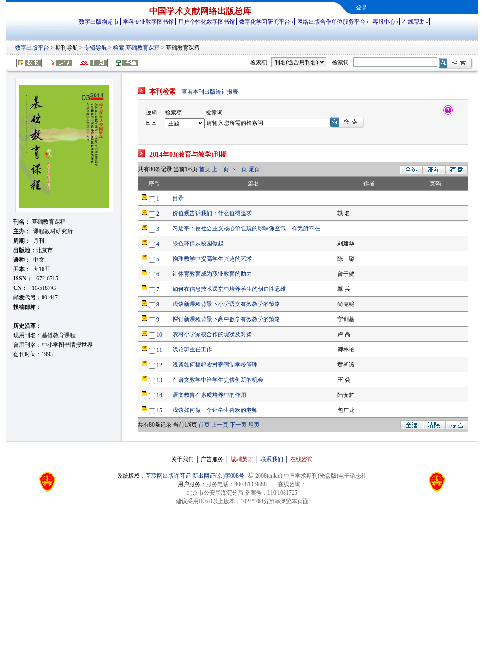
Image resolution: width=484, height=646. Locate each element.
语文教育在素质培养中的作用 (209, 395)
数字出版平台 (32, 47)
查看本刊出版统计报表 (210, 91)
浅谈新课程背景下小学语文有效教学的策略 (226, 304)
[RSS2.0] (90, 65)
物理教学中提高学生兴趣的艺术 (212, 258)
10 (159, 335)
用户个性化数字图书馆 (206, 21)
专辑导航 (95, 47)
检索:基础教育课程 (136, 47)
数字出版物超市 (99, 21)
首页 (205, 169)
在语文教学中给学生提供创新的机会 (218, 379)
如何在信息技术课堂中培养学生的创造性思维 (229, 289)
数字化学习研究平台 (264, 21)
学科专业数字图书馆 (148, 21)
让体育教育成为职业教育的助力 (212, 274)
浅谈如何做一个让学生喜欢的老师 (215, 410)
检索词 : (342, 62)
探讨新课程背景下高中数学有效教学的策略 (226, 319)
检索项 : (260, 62)
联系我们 (271, 459)
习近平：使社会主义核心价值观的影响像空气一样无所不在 (246, 228)
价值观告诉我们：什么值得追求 (212, 213)
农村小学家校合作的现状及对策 (212, 334)
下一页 (238, 169)
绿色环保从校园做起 (198, 243)
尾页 (254, 169)
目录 (178, 198)
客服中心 (383, 21)
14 (159, 395)
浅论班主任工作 (192, 349)
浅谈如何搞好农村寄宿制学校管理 (215, 364)
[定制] (57, 65)
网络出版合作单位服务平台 (331, 21)
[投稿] (123, 65)
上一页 (221, 169)
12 (159, 365)
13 (159, 380)
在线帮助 (413, 21)
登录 (361, 7)
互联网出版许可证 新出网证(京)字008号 (195, 475)
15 (159, 410)
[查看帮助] (448, 113)
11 (159, 350)
